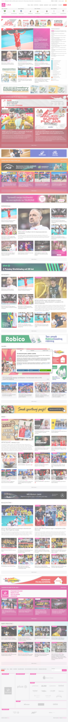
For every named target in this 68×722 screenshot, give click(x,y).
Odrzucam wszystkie (21, 370)
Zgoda (21, 350)
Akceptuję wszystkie (44, 370)
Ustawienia (32, 350)
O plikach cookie (45, 350)
